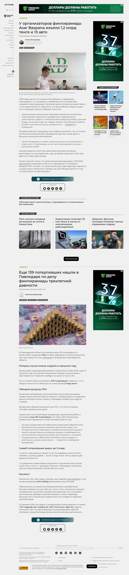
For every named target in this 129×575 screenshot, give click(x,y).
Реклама (11, 60)
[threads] (75, 553)
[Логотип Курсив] (9, 4)
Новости (11, 21)
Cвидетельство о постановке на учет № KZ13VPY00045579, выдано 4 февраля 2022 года (34, 557)
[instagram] (56, 553)
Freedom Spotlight (8, 65)
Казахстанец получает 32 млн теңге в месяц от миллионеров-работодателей (70, 223)
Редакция (11, 58)
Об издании (62, 557)
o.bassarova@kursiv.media (33, 43)
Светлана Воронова (33, 294)
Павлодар (23, 300)
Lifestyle (11, 33)
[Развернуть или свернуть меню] (13, 53)
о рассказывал (73, 479)
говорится (69, 124)
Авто (12, 25)
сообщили (47, 358)
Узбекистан (10, 76)
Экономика (10, 40)
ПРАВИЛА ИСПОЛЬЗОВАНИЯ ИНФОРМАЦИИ (104, 564)
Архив (12, 47)
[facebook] (80, 553)
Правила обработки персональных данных (106, 561)
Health (11, 37)
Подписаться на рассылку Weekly (67, 545)
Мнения (11, 45)
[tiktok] (70, 553)
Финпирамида (29, 48)
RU (7, 10)
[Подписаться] (91, 548)
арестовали (24, 164)
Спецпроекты (9, 63)
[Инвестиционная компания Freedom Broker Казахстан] (8, 16)
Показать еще (71, 259)
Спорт (12, 42)
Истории (11, 23)
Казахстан (10, 74)
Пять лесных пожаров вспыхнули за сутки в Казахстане (32, 222)
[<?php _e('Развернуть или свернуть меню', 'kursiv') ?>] (13, 71)
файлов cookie (61, 568)
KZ (13, 10)
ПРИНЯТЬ (92, 566)
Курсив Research (8, 28)
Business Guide (9, 30)
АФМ (21, 48)
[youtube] (66, 553)
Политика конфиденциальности (102, 557)
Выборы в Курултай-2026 (99, 567)
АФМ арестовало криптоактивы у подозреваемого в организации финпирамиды (51, 203)
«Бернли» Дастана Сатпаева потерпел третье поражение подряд (107, 222)
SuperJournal (9, 35)
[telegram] (61, 553)
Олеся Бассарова (32, 40)
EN (10, 10)
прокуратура (32, 300)
